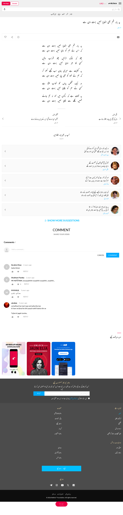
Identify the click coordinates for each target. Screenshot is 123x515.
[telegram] (51, 485)
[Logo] (112, 3)
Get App (6, 3)
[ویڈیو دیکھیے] (118, 37)
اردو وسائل (118, 429)
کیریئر (60, 429)
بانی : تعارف (58, 418)
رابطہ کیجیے (59, 423)
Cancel (100, 255)
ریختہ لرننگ (118, 453)
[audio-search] (4, 9)
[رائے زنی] (18, 37)
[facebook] (74, 485)
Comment (112, 255)
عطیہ (120, 413)
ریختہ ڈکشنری (58, 453)
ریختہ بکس (59, 458)
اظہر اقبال (119, 27)
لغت (63, 14)
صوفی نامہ (118, 448)
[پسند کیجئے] (5, 37)
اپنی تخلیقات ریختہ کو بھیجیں (114, 434)
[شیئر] (12, 37)
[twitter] (68, 485)
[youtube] (62, 485)
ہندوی (60, 448)
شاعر (71, 14)
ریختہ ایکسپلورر (58, 434)
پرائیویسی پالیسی (74, 398)
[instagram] (57, 485)
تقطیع (119, 423)
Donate (14, 3)
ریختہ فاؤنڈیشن (58, 413)
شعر (67, 14)
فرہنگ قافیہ (118, 418)
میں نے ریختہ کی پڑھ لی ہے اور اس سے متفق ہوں (69, 398)
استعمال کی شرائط (60, 494)
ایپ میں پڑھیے (61, 504)
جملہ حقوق (54, 494)
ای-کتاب (53, 14)
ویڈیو (59, 14)
